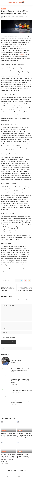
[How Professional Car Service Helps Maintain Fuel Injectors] (5, 403)
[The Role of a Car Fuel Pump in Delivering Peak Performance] (5, 392)
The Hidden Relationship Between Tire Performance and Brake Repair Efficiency (20, 370)
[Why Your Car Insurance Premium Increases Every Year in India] (8, 426)
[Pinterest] (25, 280)
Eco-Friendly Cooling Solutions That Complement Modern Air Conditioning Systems (20, 381)
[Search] (31, 2)
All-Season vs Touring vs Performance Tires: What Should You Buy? (24, 435)
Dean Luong (7, 16)
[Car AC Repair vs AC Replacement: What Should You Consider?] (5, 361)
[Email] (29, 280)
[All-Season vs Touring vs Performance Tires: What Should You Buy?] (24, 426)
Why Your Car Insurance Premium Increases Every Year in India (8, 435)
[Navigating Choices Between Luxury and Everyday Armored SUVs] (24, 447)
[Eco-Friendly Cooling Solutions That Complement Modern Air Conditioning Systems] (5, 382)
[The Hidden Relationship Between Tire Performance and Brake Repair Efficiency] (5, 371)
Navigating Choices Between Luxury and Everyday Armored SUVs (24, 456)
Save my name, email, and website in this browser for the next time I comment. (16, 336)
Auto (3, 8)
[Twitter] (21, 280)
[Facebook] (17, 280)
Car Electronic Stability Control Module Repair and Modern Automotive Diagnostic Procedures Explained (8, 458)
